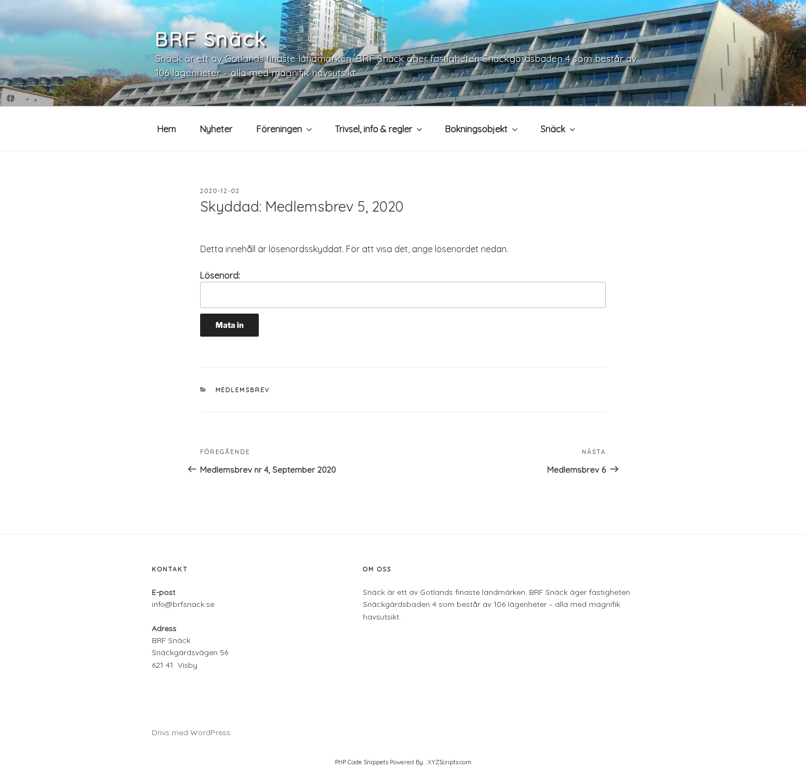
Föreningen (279, 128)
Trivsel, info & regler (373, 128)
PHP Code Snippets (361, 762)
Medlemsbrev (242, 390)
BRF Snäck (211, 38)
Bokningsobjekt (476, 128)
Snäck (553, 128)
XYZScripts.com (450, 762)
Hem (166, 128)
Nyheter (216, 128)
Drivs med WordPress (191, 732)
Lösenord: (220, 275)
